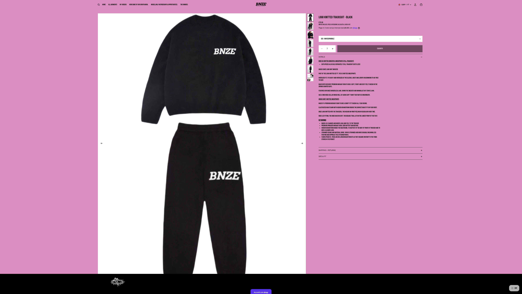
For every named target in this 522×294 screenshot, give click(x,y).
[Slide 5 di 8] (310, 52)
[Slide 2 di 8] (310, 26)
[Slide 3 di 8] (310, 34)
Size (320, 34)
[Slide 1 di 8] (310, 17)
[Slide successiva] (303, 144)
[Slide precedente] (101, 144)
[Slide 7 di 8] (310, 69)
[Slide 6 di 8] (310, 60)
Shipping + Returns (327, 150)
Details (322, 57)
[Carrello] (421, 5)
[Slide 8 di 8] (310, 77)
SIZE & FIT (322, 156)
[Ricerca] (99, 5)
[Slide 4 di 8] (310, 43)
